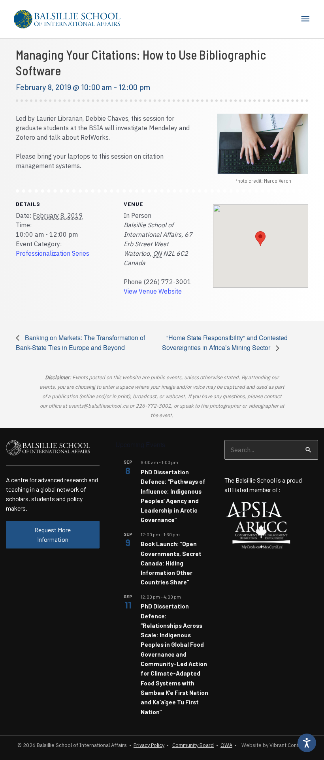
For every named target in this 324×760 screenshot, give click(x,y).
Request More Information (52, 534)
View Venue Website (153, 291)
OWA (226, 745)
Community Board (193, 745)
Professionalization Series (52, 253)
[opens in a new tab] (254, 509)
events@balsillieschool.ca (98, 405)
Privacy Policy (149, 745)
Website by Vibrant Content (273, 745)
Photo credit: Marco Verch (262, 180)
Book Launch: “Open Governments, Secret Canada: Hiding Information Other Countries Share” (171, 563)
